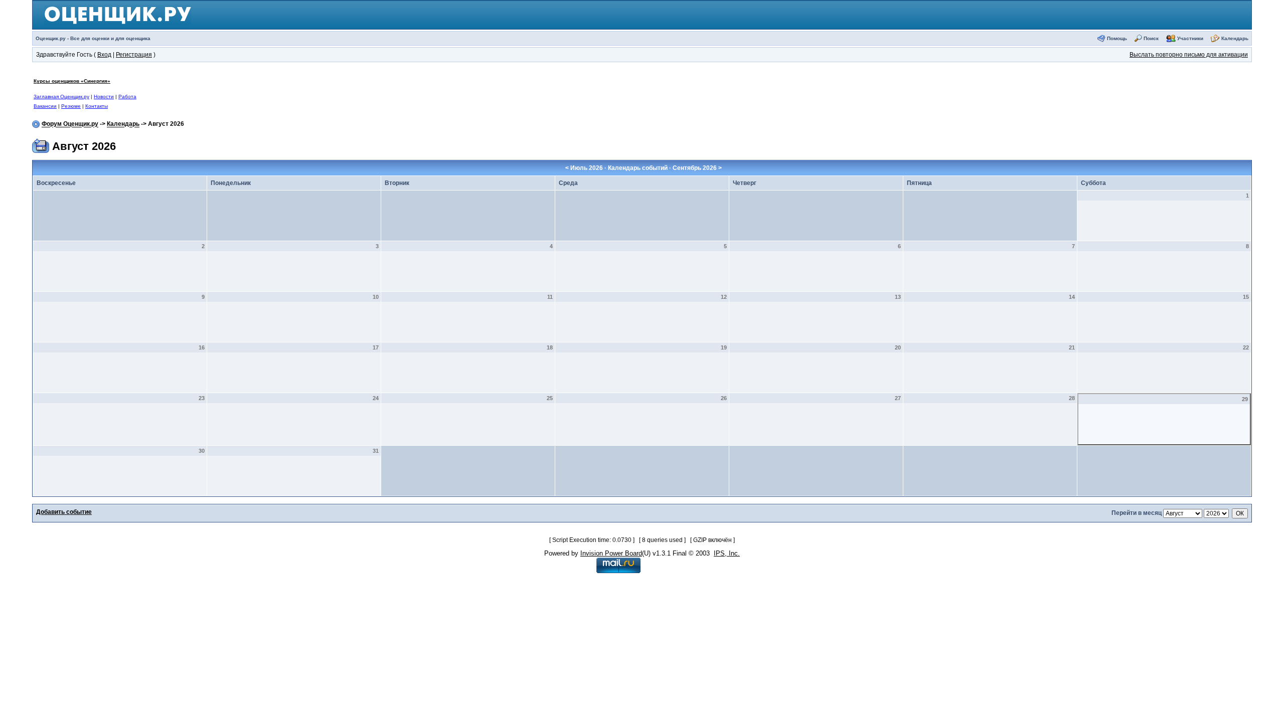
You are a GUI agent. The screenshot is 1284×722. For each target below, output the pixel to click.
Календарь (1234, 38)
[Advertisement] (486, 93)
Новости (104, 96)
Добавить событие (64, 511)
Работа (127, 96)
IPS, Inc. (727, 553)
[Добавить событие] (40, 144)
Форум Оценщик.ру (70, 124)
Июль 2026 (586, 167)
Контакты (96, 106)
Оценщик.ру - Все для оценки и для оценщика (93, 38)
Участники (1190, 38)
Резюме (71, 106)
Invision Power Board (611, 553)
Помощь (1117, 38)
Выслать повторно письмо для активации (1189, 54)
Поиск (1151, 38)
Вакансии (45, 106)
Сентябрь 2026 (695, 167)
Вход (104, 54)
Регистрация (134, 54)
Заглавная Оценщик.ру (61, 96)
